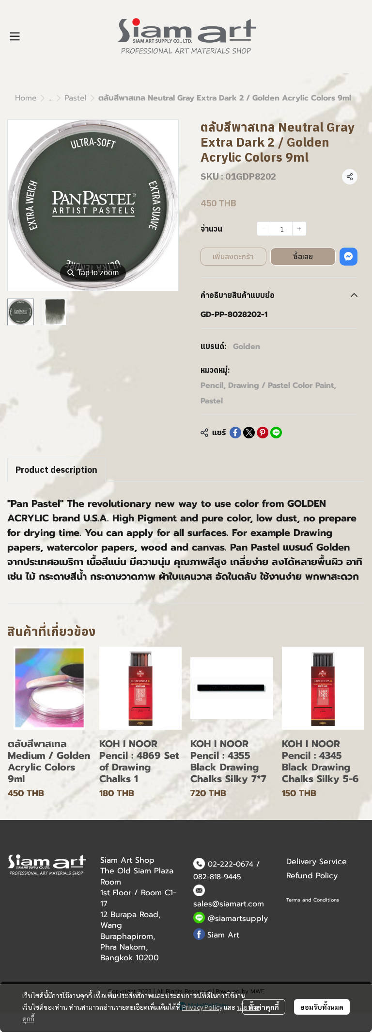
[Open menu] (14, 36)
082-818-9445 (217, 876)
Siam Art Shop (127, 860)
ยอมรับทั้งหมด (321, 1007)
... (50, 98)
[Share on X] (249, 432)
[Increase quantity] (299, 228)
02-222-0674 (230, 864)
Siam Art (223, 935)
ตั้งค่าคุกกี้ (263, 1007)
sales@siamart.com (228, 904)
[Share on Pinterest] (262, 432)
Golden (246, 346)
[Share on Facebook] (235, 432)
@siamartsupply (238, 918)
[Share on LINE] (276, 432)
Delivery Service (316, 862)
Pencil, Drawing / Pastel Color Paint (268, 385)
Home (26, 98)
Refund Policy (312, 876)
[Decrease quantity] (264, 228)
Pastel (75, 98)
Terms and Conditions (312, 899)
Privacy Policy (202, 1007)
